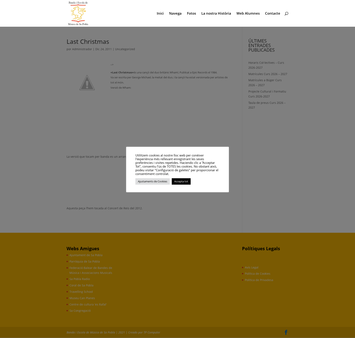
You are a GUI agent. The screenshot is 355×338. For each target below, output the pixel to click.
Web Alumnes (248, 14)
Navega (175, 14)
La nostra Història (216, 14)
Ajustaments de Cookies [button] (152, 181)
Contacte (272, 14)
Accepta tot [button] (181, 181)
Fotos (191, 14)
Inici (160, 14)
